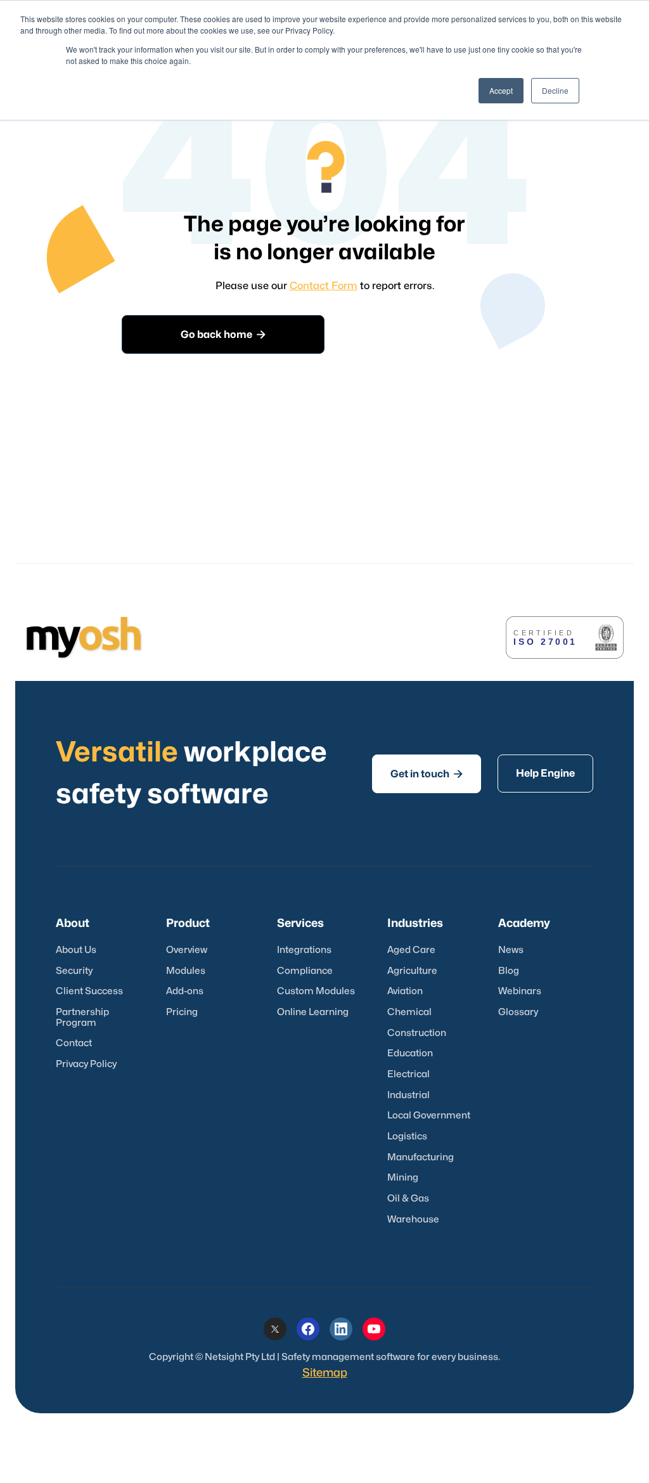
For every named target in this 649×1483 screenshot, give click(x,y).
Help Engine (545, 773)
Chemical (409, 1012)
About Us (76, 950)
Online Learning (313, 1012)
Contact (74, 1043)
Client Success (89, 991)
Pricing (182, 1012)
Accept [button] (501, 90)
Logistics (407, 1136)
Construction (416, 1033)
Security (74, 971)
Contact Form (323, 286)
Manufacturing (420, 1157)
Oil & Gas (408, 1198)
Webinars (519, 991)
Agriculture (412, 971)
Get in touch (426, 773)
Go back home (223, 334)
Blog (508, 971)
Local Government (428, 1115)
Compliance (305, 971)
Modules (185, 971)
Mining (402, 1177)
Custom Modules (316, 991)
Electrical (408, 1074)
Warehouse (413, 1219)
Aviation (405, 991)
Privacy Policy (86, 1064)
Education (410, 1053)
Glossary (518, 1012)
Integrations (304, 950)
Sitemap (324, 1373)
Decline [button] (555, 90)
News (511, 950)
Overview (186, 950)
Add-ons (184, 991)
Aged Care (411, 950)
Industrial (408, 1095)
